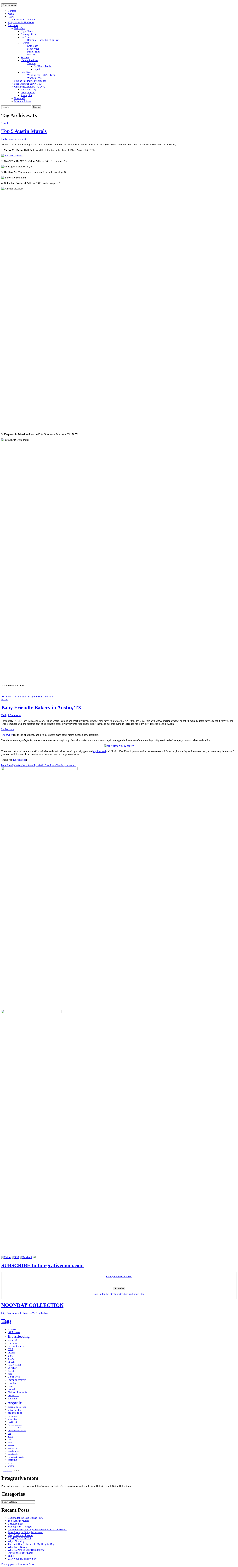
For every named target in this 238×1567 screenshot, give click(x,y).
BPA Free (14, 1332)
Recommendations (15, 1425)
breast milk (12, 1340)
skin (9, 1434)
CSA (10, 1349)
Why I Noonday (16, 1541)
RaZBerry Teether (43, 66)
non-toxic (13, 1395)
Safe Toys (26, 72)
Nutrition (12, 1398)
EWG (11, 1358)
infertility (12, 1383)
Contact (12, 10)
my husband (99, 751)
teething (12, 1459)
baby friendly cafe (32, 765)
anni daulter (12, 1329)
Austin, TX (26, 95)
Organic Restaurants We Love (29, 86)
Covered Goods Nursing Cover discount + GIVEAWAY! (37, 1529)
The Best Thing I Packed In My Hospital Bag (31, 1544)
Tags (6, 1321)
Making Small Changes (20, 1526)
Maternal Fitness (22, 101)
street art (47, 696)
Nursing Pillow (28, 34)
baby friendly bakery (12, 765)
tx (52, 696)
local (10, 1386)
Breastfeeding (19, 1336)
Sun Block (12, 1445)
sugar (10, 1442)
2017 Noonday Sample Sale (22, 1558)
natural (11, 1389)
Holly (4, 139)
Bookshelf (19, 98)
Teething (31, 63)
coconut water (16, 1346)
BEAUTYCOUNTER (19, 1538)
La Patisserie (7, 729)
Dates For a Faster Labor (20, 1552)
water (11, 1465)
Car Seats (25, 37)
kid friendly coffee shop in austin (57, 765)
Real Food (12, 1422)
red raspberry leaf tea (16, 1428)
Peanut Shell (33, 51)
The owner (6, 734)
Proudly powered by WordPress (17, 1564)
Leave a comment (17, 139)
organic (15, 1402)
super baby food (14, 1451)
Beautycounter (15, 1523)
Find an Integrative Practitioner (30, 80)
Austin (4, 696)
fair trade (11, 1362)
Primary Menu (9, 5)
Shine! (11, 1555)
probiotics (12, 1419)
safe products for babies (17, 1431)
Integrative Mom (7, 1471)
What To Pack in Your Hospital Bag (26, 1550)
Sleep (10, 1436)
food (10, 1374)
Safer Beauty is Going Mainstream (25, 1532)
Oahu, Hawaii (28, 92)
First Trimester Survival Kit (28, 83)
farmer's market (14, 1365)
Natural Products (29, 60)
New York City (28, 89)
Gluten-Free (14, 1376)
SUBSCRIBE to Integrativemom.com (42, 1265)
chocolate (12, 1343)
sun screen (12, 1448)
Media (11, 13)
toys (9, 1463)
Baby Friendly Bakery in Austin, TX (41, 707)
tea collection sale (16, 1457)
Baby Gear (19, 28)
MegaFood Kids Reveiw (20, 1535)
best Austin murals (17, 696)
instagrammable (35, 696)
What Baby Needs (17, 1547)
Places (4, 699)
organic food (15, 1412)
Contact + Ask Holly (24, 19)
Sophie (37, 69)
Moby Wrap (33, 48)
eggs (10, 1355)
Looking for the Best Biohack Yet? (25, 1517)
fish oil (11, 1371)
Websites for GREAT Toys (41, 75)
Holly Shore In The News (21, 22)
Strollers (25, 57)
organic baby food (17, 1407)
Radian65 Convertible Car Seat (43, 40)
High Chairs (27, 31)
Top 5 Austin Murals (24, 131)
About (11, 16)
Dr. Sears (11, 1352)
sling (9, 1439)
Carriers (25, 42)
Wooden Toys (34, 78)
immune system (17, 1379)
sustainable (13, 1454)
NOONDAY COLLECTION (32, 1305)
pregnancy (13, 1416)
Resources (13, 25)
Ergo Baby (32, 45)
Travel (4, 123)
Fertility (12, 1367)
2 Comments (14, 715)
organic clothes (14, 1410)
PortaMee (32, 54)
